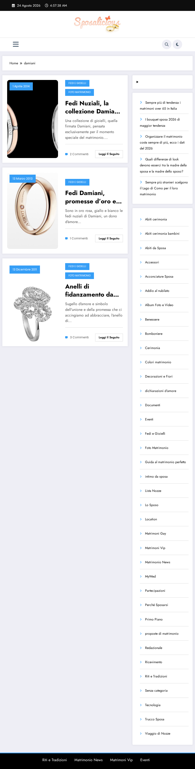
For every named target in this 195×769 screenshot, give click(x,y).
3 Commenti (79, 337)
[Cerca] (166, 44)
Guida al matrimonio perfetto (165, 462)
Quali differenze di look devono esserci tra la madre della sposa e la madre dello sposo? (163, 165)
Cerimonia (152, 347)
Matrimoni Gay (155, 533)
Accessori (152, 262)
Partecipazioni (155, 590)
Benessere (152, 319)
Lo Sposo (151, 505)
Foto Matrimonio (79, 92)
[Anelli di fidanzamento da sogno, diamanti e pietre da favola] (32, 301)
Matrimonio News (157, 562)
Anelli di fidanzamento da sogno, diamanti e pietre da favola (90, 290)
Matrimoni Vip (155, 547)
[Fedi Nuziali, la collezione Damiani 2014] (32, 118)
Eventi (149, 419)
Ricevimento (153, 662)
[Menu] (16, 44)
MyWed (150, 576)
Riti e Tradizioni (156, 676)
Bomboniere (153, 333)
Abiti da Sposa (155, 248)
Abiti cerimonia (156, 219)
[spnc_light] (177, 44)
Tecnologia (153, 705)
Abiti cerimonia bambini (162, 233)
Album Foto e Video (159, 305)
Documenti (152, 405)
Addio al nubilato (157, 290)
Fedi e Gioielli (77, 83)
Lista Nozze (153, 490)
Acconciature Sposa (159, 276)
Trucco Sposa (154, 719)
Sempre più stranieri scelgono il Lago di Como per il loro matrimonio (164, 188)
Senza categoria (156, 690)
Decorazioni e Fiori (159, 376)
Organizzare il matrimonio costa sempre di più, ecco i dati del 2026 (162, 142)
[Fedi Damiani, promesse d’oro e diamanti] (32, 210)
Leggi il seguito (109, 154)
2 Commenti (79, 154)
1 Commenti (79, 238)
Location (151, 519)
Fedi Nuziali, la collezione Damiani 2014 (92, 107)
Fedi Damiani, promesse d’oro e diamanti (90, 197)
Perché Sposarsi (156, 604)
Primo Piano (154, 619)
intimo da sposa (156, 476)
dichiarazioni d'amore (160, 390)
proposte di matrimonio (162, 633)
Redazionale (153, 647)
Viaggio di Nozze (157, 733)
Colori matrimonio (158, 362)
